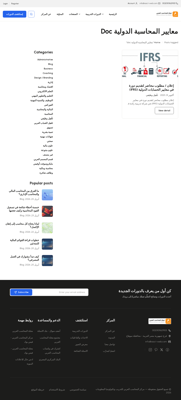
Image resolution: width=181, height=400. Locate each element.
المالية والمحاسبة (45, 109)
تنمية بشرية (47, 132)
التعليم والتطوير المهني (42, 95)
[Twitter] (161, 350)
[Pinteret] (156, 350)
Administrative (45, 59)
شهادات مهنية (46, 136)
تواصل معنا (110, 344)
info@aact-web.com (156, 341)
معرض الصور (81, 344)
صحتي (50, 141)
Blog (50, 64)
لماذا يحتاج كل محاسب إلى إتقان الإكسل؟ (22, 225)
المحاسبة (48, 114)
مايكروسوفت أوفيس (43, 163)
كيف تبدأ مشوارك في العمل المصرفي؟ (24, 258)
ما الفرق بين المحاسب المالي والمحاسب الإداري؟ (24, 192)
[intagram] (150, 350)
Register (15, 3)
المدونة (111, 337)
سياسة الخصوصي (78, 389)
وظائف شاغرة (46, 172)
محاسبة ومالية (46, 168)
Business (48, 68)
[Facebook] (167, 350)
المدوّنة (60, 14)
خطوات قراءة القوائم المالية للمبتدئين (24, 242)
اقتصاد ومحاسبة (45, 86)
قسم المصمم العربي (43, 159)
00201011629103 (168, 3)
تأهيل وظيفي (152, 95)
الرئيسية (113, 14)
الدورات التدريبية (93, 14)
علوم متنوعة (47, 150)
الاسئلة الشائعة (81, 351)
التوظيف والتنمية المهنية (41, 100)
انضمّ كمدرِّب (109, 351)
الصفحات (73, 14)
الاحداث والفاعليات (79, 337)
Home (157, 42)
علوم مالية (48, 145)
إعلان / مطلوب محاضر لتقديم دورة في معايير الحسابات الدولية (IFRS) (151, 88)
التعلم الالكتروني (45, 91)
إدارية (50, 82)
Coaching (48, 73)
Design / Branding (43, 77)
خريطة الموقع (37, 389)
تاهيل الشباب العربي (43, 123)
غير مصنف (48, 154)
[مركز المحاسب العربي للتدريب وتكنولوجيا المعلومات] (167, 14)
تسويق (50, 127)
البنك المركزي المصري (49, 359)
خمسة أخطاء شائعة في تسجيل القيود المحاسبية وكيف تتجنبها (23, 209)
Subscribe (23, 292)
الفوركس (48, 105)
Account (131, 3)
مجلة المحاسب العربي (22, 331)
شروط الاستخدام (57, 389)
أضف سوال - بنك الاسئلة (48, 331)
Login (5, 3)
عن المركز (46, 14)
